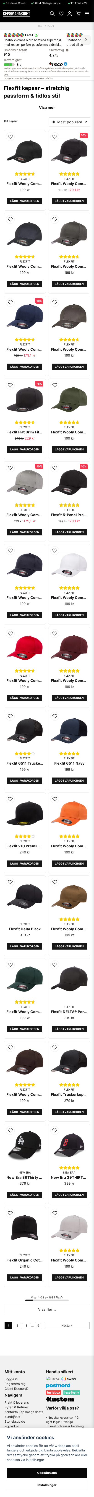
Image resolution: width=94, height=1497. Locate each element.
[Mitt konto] (69, 13)
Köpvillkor (12, 1426)
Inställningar (47, 1485)
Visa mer (47, 107)
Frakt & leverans (17, 1402)
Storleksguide (15, 1421)
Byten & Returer (16, 1407)
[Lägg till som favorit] (61, 13)
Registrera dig (15, 1384)
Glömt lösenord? (17, 1388)
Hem (40, 26)
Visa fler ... (47, 1309)
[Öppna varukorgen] (78, 13)
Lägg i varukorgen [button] (24, 201)
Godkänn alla (47, 1473)
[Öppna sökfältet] (52, 13)
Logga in (11, 1379)
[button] (10, 137)
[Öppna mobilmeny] (87, 13)
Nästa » (66, 1325)
